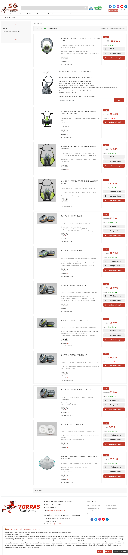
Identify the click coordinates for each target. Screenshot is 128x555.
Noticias (29, 14)
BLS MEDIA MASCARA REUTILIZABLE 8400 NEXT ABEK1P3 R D (79, 147)
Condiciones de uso (111, 508)
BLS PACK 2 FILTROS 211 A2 (71, 216)
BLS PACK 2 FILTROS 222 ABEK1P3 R (75, 320)
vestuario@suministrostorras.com (59, 524)
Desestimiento (91, 511)
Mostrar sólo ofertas (12, 32)
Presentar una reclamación (113, 511)
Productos (9, 14)
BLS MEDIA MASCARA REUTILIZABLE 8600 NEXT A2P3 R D (79, 182)
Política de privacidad (93, 508)
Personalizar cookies (120, 551)
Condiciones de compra (93, 505)
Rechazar (108, 551)
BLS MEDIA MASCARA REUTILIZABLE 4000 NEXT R (75, 71)
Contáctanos (90, 514)
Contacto (40, 14)
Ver (119, 100)
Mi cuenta (113, 10)
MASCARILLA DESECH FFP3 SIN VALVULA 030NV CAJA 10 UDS (79, 458)
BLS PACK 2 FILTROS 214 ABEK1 (73, 251)
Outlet (20, 14)
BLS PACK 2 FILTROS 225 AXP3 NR (74, 355)
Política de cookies (111, 505)
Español (123, 10)
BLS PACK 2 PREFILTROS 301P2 (73, 425)
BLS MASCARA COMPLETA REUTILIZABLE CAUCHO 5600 (80, 39)
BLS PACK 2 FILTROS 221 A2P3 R (73, 285)
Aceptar (100, 551)
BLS (68, 61)
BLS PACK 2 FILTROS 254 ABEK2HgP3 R (76, 390)
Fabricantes (71, 14)
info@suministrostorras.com (57, 510)
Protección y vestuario (54, 14)
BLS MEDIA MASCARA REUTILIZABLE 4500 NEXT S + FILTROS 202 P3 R (79, 112)
